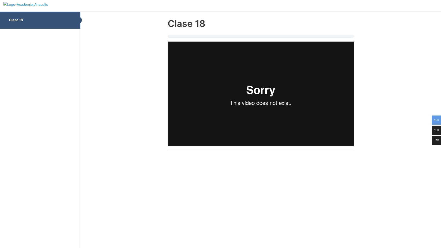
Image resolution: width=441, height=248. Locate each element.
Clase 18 (16, 20)
